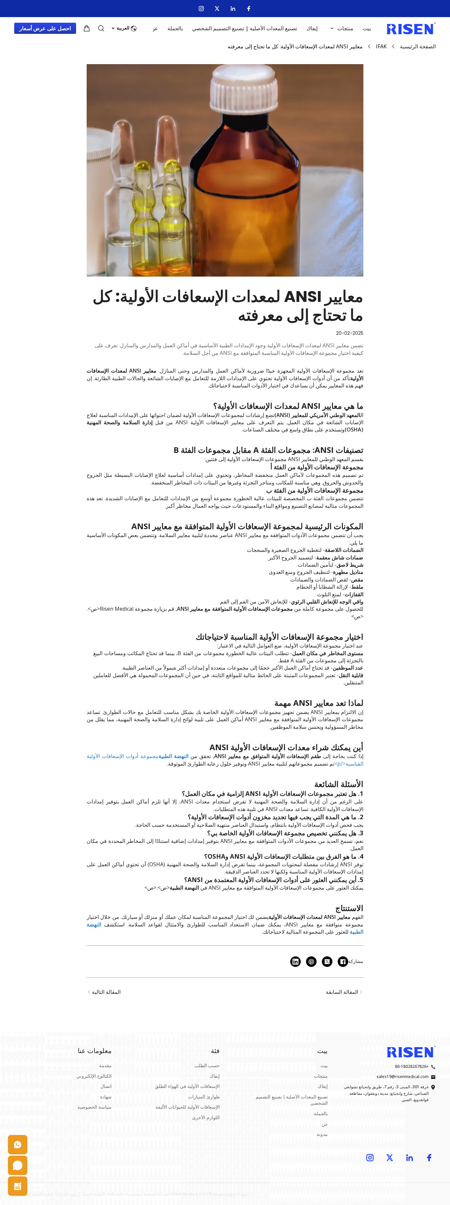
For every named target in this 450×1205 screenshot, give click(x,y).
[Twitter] (217, 8)
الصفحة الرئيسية (418, 46)
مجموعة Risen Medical (126, 608)
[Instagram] (201, 8)
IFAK (381, 46)
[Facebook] (248, 8)
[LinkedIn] (233, 8)
